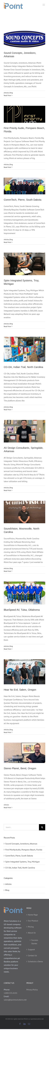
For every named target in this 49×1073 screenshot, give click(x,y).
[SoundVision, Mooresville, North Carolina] (24, 512)
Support (31, 949)
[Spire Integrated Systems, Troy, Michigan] (24, 264)
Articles (6, 93)
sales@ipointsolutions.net (15, 999)
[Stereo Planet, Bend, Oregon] (24, 753)
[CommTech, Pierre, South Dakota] (24, 186)
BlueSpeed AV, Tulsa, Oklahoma (22, 609)
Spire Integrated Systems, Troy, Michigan (22, 861)
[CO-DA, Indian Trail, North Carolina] (24, 349)
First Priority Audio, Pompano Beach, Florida (23, 849)
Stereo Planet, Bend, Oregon (20, 768)
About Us (32, 932)
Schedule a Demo (35, 961)
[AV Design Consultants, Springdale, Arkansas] (24, 431)
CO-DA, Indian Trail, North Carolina (23, 367)
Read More (7, 95)
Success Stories (34, 942)
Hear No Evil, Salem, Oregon (20, 689)
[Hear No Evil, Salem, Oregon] (24, 671)
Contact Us (32, 955)
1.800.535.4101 (10, 993)
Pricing (31, 926)
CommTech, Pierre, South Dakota (22, 199)
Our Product (33, 920)
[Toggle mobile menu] (44, 5)
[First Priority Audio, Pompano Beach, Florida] (24, 114)
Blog (11, 93)
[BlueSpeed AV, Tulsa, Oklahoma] (24, 593)
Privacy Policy (32, 989)
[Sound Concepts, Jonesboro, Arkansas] (24, 39)
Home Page (33, 914)
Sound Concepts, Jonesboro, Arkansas (21, 843)
